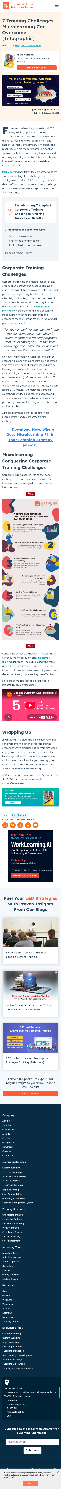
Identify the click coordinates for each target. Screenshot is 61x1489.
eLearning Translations (13, 1198)
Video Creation (12, 1181)
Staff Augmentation (12, 1194)
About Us (7, 1120)
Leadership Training (12, 1219)
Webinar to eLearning (15, 1176)
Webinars (7, 1299)
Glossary (6, 1151)
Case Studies (8, 1129)
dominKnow (8, 1266)
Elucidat (6, 1270)
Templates (7, 1304)
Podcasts (7, 1308)
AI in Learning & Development (17, 1355)
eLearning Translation (13, 1351)
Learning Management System (17, 1202)
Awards (6, 1134)
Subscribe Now (30, 1093)
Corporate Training (11, 1333)
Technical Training (11, 1236)
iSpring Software (10, 1274)
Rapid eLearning (10, 1189)
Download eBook (36, 67)
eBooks (6, 1295)
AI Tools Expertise (14, 1185)
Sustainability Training (13, 1223)
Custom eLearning (11, 1167)
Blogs (5, 1291)
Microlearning (10, 171)
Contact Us (7, 1155)
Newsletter (7, 1317)
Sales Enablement (11, 1240)
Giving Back (8, 1142)
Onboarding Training (12, 1214)
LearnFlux (7, 1312)
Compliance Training (12, 1232)
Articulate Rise (9, 1253)
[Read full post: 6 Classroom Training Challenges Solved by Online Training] (30, 932)
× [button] (57, 1472)
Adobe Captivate (10, 1261)
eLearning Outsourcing (13, 1364)
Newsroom (7, 1147)
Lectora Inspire (10, 1279)
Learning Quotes (10, 1321)
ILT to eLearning (13, 1172)
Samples (6, 1125)
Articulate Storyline (11, 1257)
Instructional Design (12, 1359)
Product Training (10, 1227)
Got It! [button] (30, 1483)
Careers (6, 1138)
